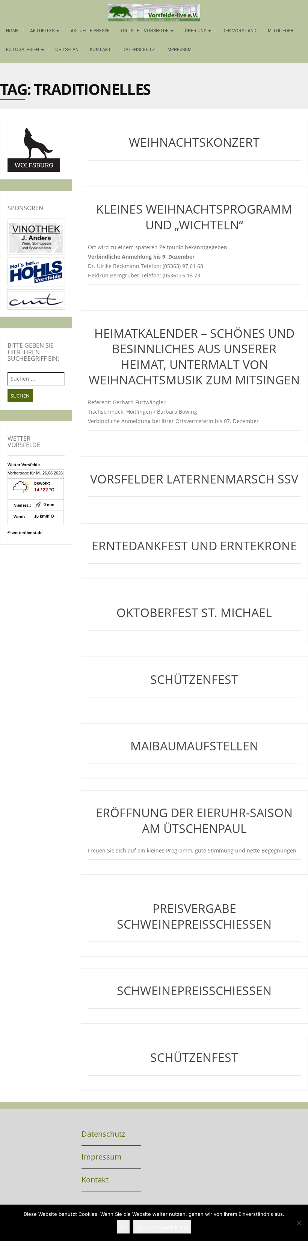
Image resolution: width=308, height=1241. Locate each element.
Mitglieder (281, 30)
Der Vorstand (239, 30)
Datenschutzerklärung (162, 1227)
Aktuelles (43, 30)
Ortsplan (67, 49)
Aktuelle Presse (90, 30)
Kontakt (100, 49)
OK (123, 1227)
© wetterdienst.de (25, 532)
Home (12, 30)
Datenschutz (138, 49)
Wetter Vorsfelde (24, 464)
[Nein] (298, 1223)
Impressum (179, 49)
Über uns (196, 30)
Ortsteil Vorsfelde (145, 30)
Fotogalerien (23, 49)
